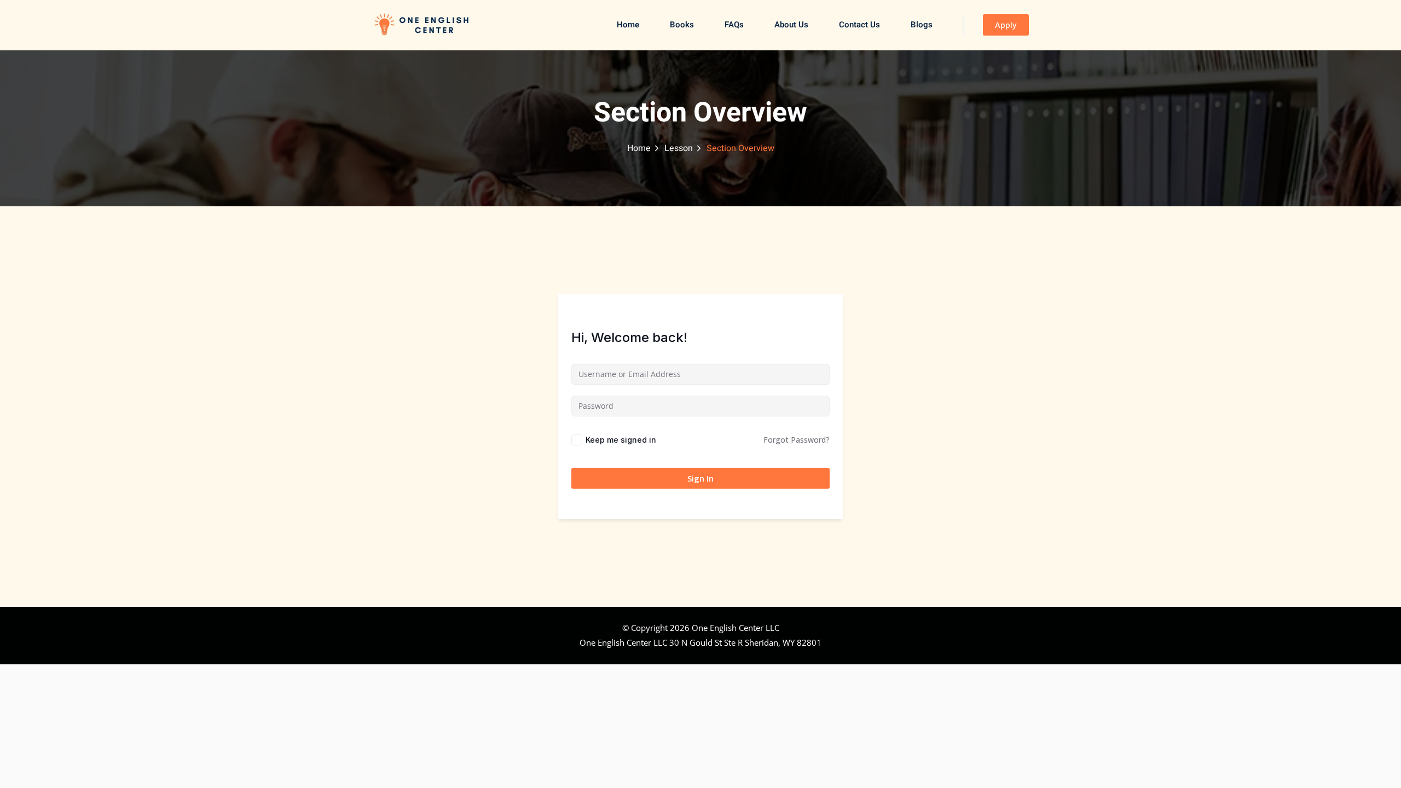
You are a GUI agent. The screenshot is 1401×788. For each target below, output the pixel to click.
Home (628, 25)
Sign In (700, 478)
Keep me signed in (621, 439)
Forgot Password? (796, 439)
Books (682, 25)
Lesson (678, 148)
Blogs (922, 25)
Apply (1006, 24)
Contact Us (859, 25)
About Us (791, 25)
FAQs (734, 25)
